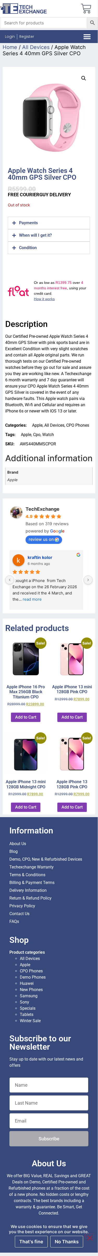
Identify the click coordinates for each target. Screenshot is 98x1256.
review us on (41, 539)
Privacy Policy (22, 905)
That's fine (31, 1241)
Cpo (36, 434)
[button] (87, 37)
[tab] (49, 223)
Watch (48, 434)
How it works (44, 299)
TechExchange (42, 509)
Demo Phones (33, 977)
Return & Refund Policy (30, 898)
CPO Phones (77, 425)
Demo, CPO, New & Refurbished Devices (45, 859)
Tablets (26, 1014)
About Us (17, 843)
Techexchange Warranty (31, 867)
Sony (24, 1002)
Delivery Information (28, 890)
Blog (13, 851)
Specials (27, 1008)
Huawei (27, 983)
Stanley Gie (42, 557)
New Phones (31, 989)
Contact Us (19, 913)
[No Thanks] (89, 1236)
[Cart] (86, 8)
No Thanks (67, 1241)
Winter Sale (30, 1020)
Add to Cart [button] (25, 717)
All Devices (36, 47)
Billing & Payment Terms (31, 882)
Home (10, 47)
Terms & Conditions (27, 874)
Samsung (29, 995)
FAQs (14, 921)
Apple (37, 425)
